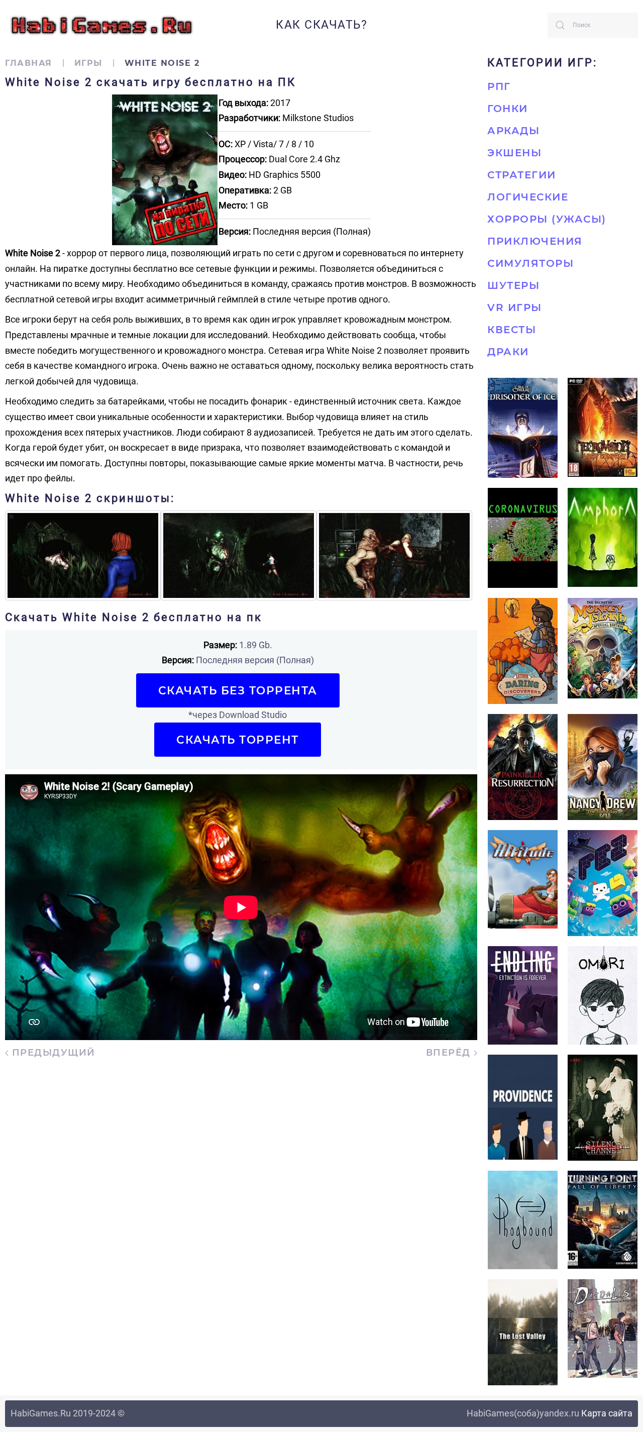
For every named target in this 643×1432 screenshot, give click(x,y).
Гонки (507, 109)
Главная (28, 63)
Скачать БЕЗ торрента (237, 690)
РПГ (499, 86)
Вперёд (450, 1052)
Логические (527, 197)
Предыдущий (52, 1052)
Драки (508, 352)
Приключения (535, 241)
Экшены (514, 153)
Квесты (511, 330)
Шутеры (513, 285)
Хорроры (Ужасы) (546, 219)
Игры (88, 63)
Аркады (513, 131)
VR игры (514, 307)
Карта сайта (606, 1413)
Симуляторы (530, 263)
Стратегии (521, 175)
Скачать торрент (237, 739)
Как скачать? (321, 25)
